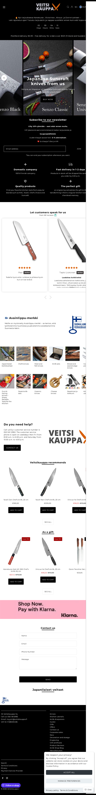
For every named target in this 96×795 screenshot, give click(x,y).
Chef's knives (23, 364)
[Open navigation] (18, 7)
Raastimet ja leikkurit (72, 392)
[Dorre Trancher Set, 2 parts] (80, 551)
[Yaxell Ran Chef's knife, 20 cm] (48, 482)
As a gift (48, 532)
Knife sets (56, 364)
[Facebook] (2, 778)
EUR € (85, 7)
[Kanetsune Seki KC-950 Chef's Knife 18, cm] (16, 551)
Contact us (12, 448)
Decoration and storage (60, 737)
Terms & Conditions (69, 790)
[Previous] (4, 78)
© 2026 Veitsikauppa (9, 789)
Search (4, 763)
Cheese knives (54, 392)
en (76, 7)
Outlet (52, 722)
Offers (52, 727)
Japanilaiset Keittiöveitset (7, 365)
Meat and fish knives (38, 365)
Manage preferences (69, 781)
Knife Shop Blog (57, 748)
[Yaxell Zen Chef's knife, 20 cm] (16, 482)
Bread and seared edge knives (72, 366)
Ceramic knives (37, 392)
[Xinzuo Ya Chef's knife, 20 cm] (80, 482)
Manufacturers (56, 751)
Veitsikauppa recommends (48, 462)
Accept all (69, 772)
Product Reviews (57, 745)
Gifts (52, 724)
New (52, 735)
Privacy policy (52, 790)
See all (48, 522)
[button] (46, 297)
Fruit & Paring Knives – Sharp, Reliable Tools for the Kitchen (7, 397)
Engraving (54, 740)
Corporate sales (56, 732)
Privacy (4, 768)
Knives (53, 714)
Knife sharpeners (57, 719)
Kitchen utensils (57, 717)
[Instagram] (7, 778)
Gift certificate (56, 743)
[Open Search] (68, 7)
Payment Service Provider (12, 771)
